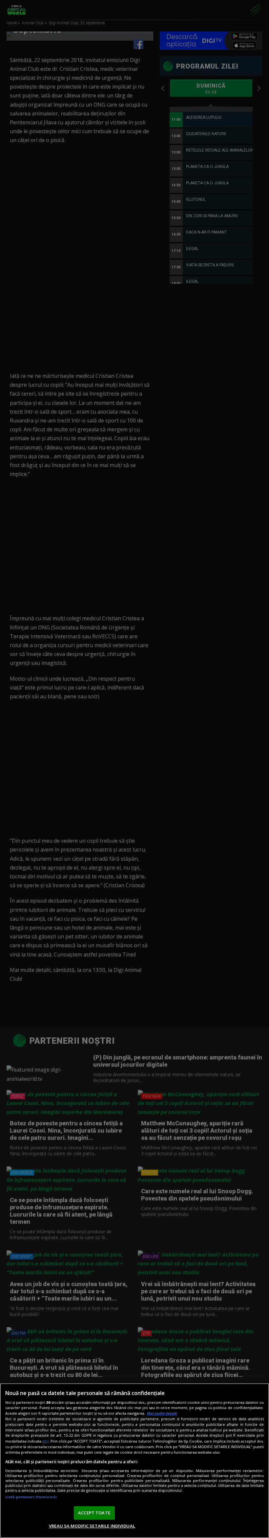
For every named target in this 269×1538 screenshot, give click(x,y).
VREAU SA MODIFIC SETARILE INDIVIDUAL (92, 1526)
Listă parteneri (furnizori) (30, 1496)
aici (45, 1441)
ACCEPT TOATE (94, 1513)
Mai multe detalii (162, 1413)
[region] (134, 1460)
